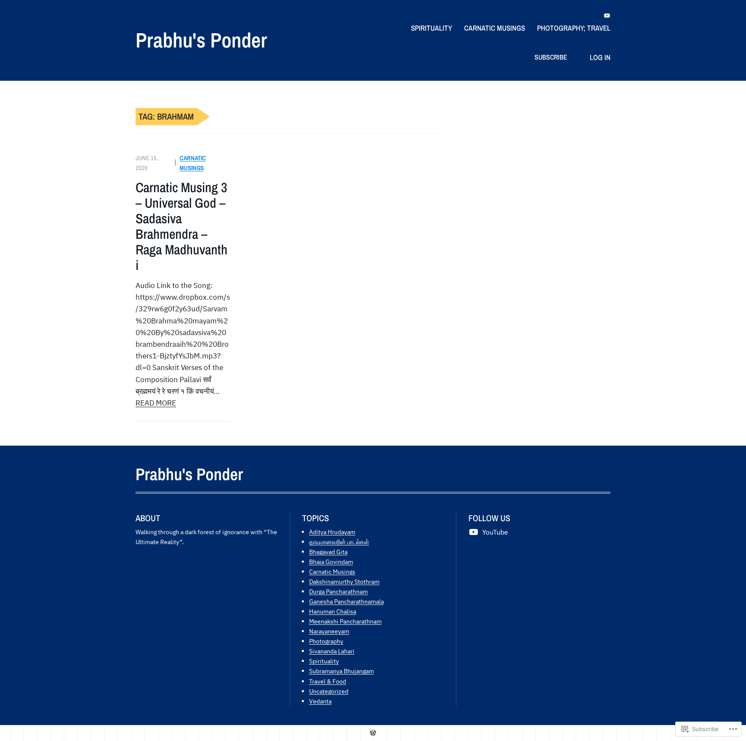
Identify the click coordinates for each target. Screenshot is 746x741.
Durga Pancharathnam (338, 591)
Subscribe (550, 57)
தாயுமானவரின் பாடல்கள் (339, 542)
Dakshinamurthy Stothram (344, 581)
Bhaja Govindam (331, 561)
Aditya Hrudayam (332, 532)
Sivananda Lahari (331, 651)
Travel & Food (327, 681)
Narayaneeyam (329, 631)
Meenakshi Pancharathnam (345, 621)
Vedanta (320, 701)
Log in (600, 57)
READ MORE (156, 403)
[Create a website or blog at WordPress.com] (373, 733)
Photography (326, 641)
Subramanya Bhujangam (341, 671)
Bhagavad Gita (328, 552)
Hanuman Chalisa (332, 611)
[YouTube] (607, 15)
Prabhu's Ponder (201, 40)
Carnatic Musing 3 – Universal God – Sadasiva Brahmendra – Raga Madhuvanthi (182, 226)
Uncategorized (328, 691)
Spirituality (324, 661)
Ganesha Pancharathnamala (346, 601)
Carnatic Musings (332, 571)
